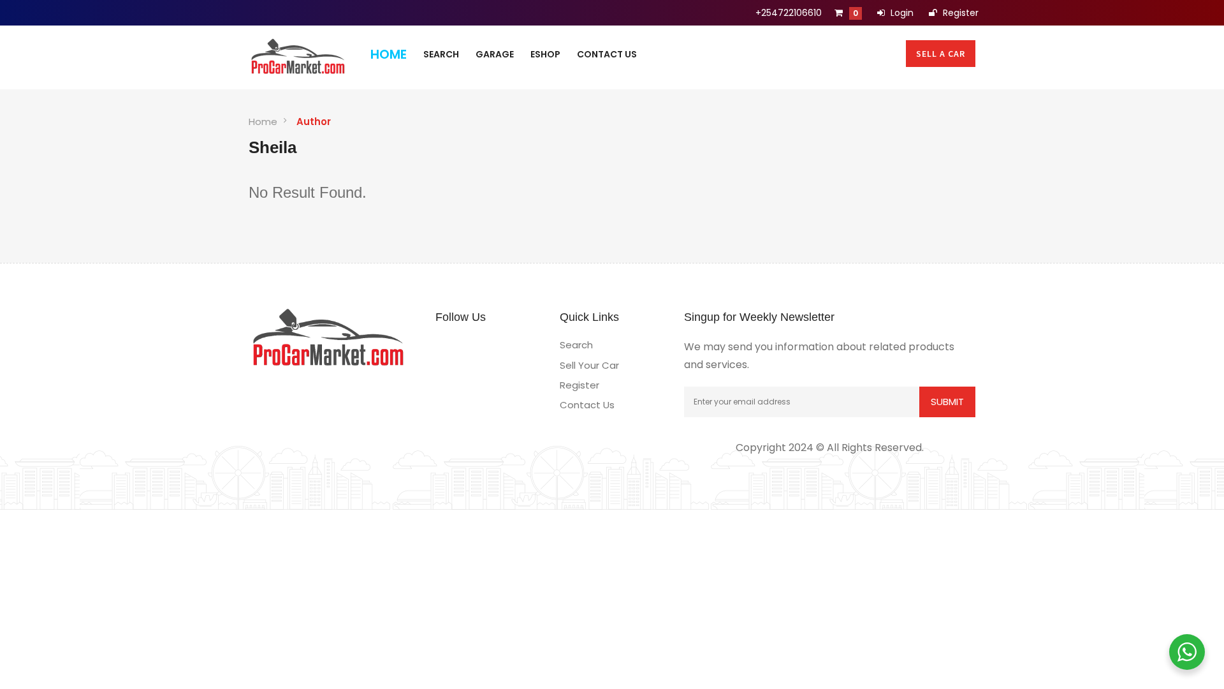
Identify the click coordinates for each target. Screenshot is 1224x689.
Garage (495, 54)
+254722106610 (788, 12)
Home (388, 54)
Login (901, 12)
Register (959, 12)
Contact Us (607, 54)
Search (441, 54)
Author (313, 121)
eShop (545, 54)
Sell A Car (940, 53)
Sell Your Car (589, 365)
